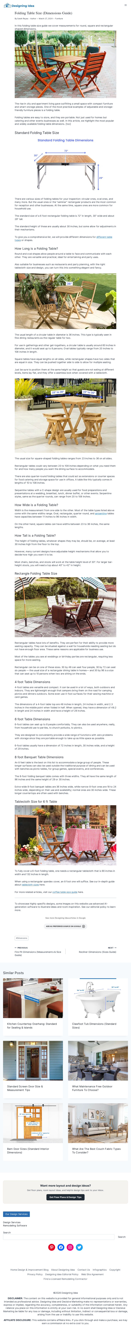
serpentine (101, 513)
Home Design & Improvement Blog (29, 1269)
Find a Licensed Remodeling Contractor (65, 1279)
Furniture (59, 18)
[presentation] (33, 998)
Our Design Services (16, 1214)
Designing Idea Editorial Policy (61, 1274)
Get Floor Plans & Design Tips (65, 1197)
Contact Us (84, 1269)
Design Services (11, 1222)
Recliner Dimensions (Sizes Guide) (97, 950)
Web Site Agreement (92, 1274)
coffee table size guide (64, 892)
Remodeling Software (15, 1225)
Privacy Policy (35, 1274)
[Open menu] (125, 5)
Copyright (114, 1269)
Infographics (100, 1269)
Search (7, 1232)
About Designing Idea (63, 1269)
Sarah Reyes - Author (26, 18)
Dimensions (21, 938)
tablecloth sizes (30, 884)
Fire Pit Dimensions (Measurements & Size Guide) (38, 952)
